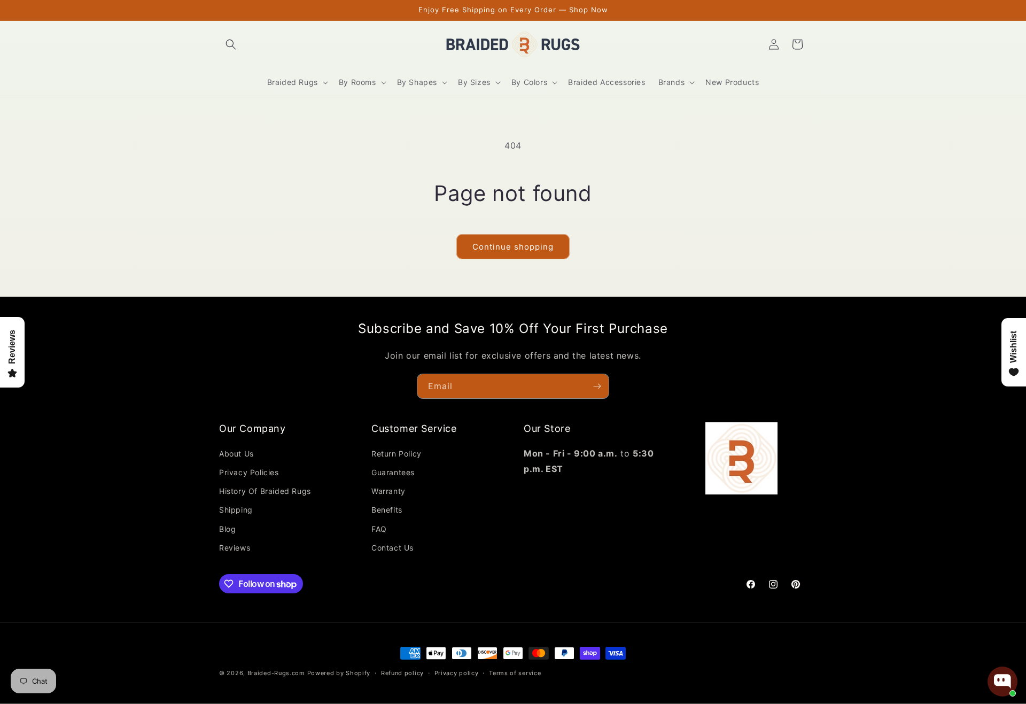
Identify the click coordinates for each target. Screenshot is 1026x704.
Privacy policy (456, 673)
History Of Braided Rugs (265, 491)
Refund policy (402, 673)
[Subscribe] (597, 386)
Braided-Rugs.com (276, 673)
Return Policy (396, 453)
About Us (236, 453)
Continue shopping (513, 247)
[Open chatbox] (1002, 682)
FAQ (379, 528)
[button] (231, 44)
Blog (227, 528)
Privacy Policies (249, 472)
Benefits (386, 509)
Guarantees (393, 472)
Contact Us (392, 547)
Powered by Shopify (339, 673)
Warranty (388, 491)
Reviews (234, 547)
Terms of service (515, 673)
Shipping (236, 509)
